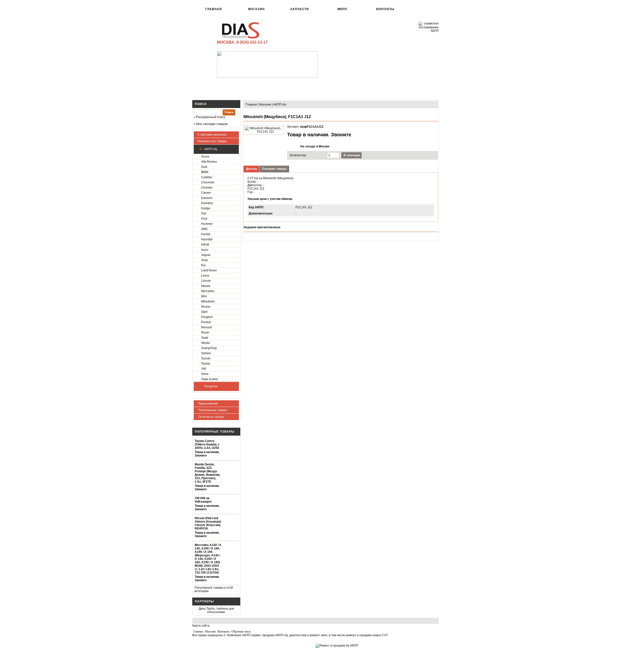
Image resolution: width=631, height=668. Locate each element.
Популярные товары (212, 410)
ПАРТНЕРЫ (204, 601)
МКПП (342, 9)
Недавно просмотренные (262, 227)
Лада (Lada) (209, 379)
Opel (204, 312)
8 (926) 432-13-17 (252, 42)
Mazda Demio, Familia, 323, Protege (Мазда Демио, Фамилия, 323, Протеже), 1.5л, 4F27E (207, 473)
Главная (213, 9)
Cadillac (206, 177)
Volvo (205, 374)
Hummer (207, 224)
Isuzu (204, 249)
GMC (204, 229)
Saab (204, 337)
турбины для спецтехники (220, 610)
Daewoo (206, 198)
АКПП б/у (210, 149)
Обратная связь (241, 631)
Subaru (206, 353)
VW (203, 368)
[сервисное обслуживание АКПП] (429, 31)
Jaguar (205, 255)
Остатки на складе (210, 417)
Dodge (205, 208)
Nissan (205, 306)
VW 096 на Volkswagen (203, 499)
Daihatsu (207, 203)
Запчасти (299, 9)
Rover (205, 332)
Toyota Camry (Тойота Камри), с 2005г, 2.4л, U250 (207, 444)
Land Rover (209, 270)
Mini (204, 296)
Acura (205, 156)
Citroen (206, 192)
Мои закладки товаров (212, 124)
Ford (204, 218)
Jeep (204, 260)
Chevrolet (207, 182)
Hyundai (206, 239)
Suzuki (205, 358)
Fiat (203, 213)
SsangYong (209, 348)
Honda (205, 234)
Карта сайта (201, 625)
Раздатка (210, 386)
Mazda (205, 286)
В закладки (352, 155)
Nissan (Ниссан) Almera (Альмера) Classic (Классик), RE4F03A (208, 523)
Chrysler (206, 187)
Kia (203, 265)
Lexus (205, 275)
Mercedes (207, 291)
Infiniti (205, 244)
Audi (204, 167)
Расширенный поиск (210, 117)
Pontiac (206, 322)
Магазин (256, 9)
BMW (204, 172)
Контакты (385, 9)
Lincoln (206, 280)
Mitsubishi (208, 301)
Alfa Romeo (209, 161)
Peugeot (206, 317)
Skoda (205, 343)
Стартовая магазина (212, 134)
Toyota (205, 363)
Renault (206, 327)
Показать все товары (212, 141)
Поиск (201, 104)
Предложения (207, 403)
